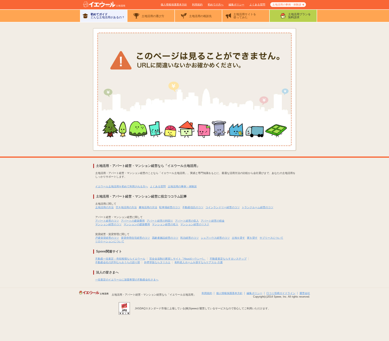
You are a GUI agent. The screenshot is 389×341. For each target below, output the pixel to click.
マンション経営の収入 (165, 224)
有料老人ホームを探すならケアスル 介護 (198, 262)
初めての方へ (215, 4)
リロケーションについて (109, 241)
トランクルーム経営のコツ (257, 207)
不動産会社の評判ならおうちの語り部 (117, 262)
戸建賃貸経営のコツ (107, 237)
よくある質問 (257, 4)
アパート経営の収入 (187, 220)
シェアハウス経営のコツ (215, 237)
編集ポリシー (236, 4)
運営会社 (304, 293)
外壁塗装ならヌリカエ (157, 262)
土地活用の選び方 (153, 16)
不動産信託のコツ (192, 207)
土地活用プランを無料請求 (299, 16)
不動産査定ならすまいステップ (228, 258)
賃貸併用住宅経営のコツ (135, 237)
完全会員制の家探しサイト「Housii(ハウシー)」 (177, 258)
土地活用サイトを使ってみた (244, 16)
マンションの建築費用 (137, 224)
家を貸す (252, 237)
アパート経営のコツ (107, 220)
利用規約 (197, 4)
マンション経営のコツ (108, 224)
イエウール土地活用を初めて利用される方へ (121, 186)
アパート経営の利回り (160, 220)
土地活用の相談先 (200, 16)
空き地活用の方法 (126, 207)
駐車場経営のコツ (169, 207)
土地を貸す (238, 237)
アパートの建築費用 (133, 220)
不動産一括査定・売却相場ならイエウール (120, 258)
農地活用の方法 (148, 207)
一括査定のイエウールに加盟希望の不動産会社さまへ (126, 279)
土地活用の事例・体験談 (286, 4)
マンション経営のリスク (194, 224)
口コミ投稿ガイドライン (280, 293)
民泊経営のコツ (189, 237)
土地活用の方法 (104, 207)
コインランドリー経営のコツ (222, 207)
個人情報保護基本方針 (174, 4)
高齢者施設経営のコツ (165, 237)
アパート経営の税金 (212, 220)
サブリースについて (271, 237)
